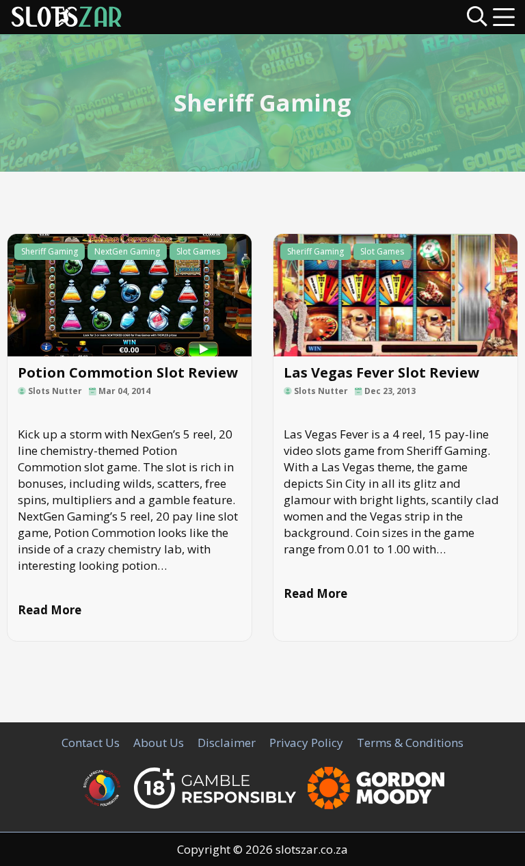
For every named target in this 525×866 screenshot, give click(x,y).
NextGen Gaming (127, 251)
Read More (49, 610)
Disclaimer (227, 742)
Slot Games (198, 251)
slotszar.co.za (311, 849)
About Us (158, 742)
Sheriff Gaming (49, 251)
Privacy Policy (306, 742)
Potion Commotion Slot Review (128, 372)
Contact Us (91, 742)
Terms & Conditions (410, 742)
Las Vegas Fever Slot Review (381, 372)
